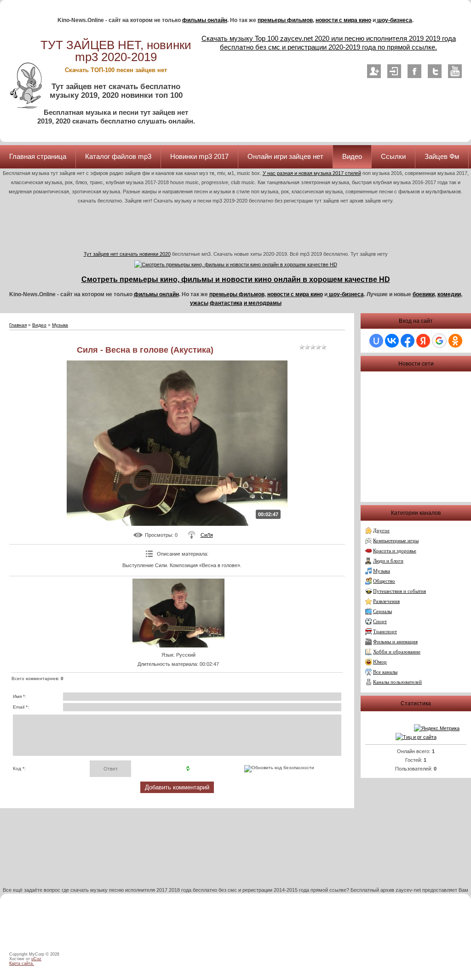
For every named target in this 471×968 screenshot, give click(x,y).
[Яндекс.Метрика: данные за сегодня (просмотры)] (437, 728)
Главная (18, 324)
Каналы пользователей (397, 682)
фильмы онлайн (204, 20)
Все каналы (385, 672)
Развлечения (386, 601)
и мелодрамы (262, 303)
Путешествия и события (399, 591)
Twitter (435, 71)
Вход (394, 71)
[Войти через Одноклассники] (455, 341)
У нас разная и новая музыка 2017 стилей (312, 173)
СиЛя (207, 535)
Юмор (380, 661)
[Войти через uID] (376, 341)
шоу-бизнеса (394, 20)
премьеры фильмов (285, 20)
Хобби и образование (396, 651)
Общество (384, 581)
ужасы (199, 303)
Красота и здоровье (394, 550)
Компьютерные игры (396, 540)
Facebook (414, 71)
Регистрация (374, 71)
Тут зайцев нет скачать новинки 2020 (127, 254)
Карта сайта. (21, 963)
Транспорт (385, 631)
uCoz (36, 959)
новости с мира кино (343, 20)
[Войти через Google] (439, 340)
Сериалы (382, 611)
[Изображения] (178, 613)
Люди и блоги (388, 560)
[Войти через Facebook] (407, 341)
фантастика (226, 303)
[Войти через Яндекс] (423, 341)
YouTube (455, 71)
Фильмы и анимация (395, 641)
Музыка (60, 324)
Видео (39, 324)
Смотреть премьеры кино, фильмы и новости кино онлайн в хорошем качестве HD (235, 279)
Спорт (380, 621)
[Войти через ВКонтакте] (392, 341)
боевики (424, 294)
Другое (381, 530)
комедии (449, 294)
